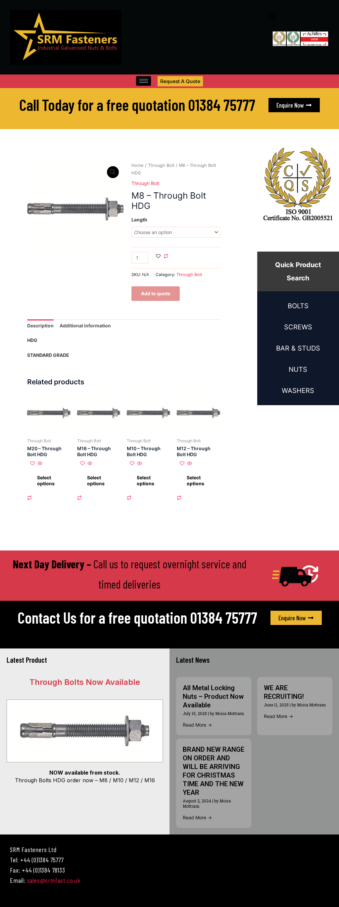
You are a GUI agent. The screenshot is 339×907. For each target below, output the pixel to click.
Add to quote (155, 293)
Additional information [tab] (85, 325)
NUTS (298, 369)
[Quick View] (39, 463)
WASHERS (298, 391)
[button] (272, 17)
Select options (46, 480)
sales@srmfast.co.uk (54, 880)
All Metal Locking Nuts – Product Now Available (213, 696)
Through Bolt (161, 165)
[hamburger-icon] (143, 81)
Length (139, 219)
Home (137, 165)
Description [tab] (40, 325)
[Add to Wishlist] (158, 256)
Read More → (197, 725)
